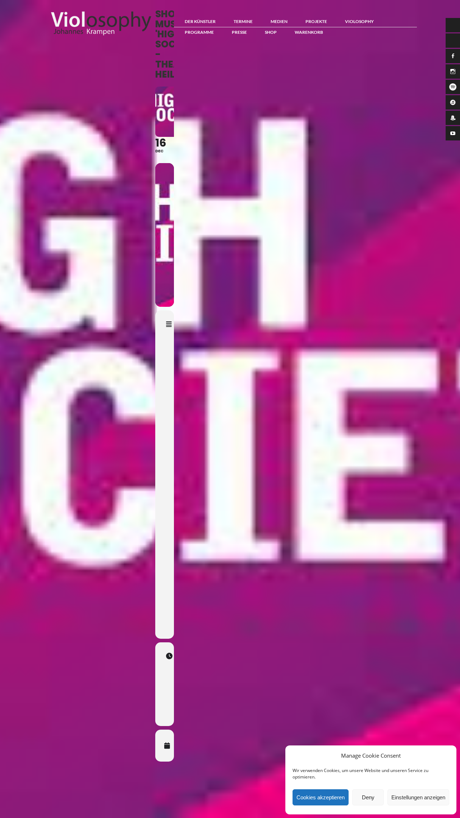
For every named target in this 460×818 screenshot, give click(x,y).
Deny (368, 797)
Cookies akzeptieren (320, 797)
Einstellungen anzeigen (418, 797)
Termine (243, 21)
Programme (199, 32)
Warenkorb (309, 32)
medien (279, 21)
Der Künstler (200, 21)
